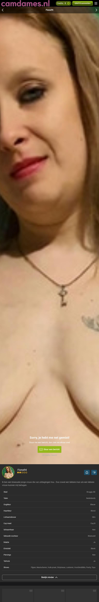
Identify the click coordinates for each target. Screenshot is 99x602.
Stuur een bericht (52, 449)
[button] (87, 472)
